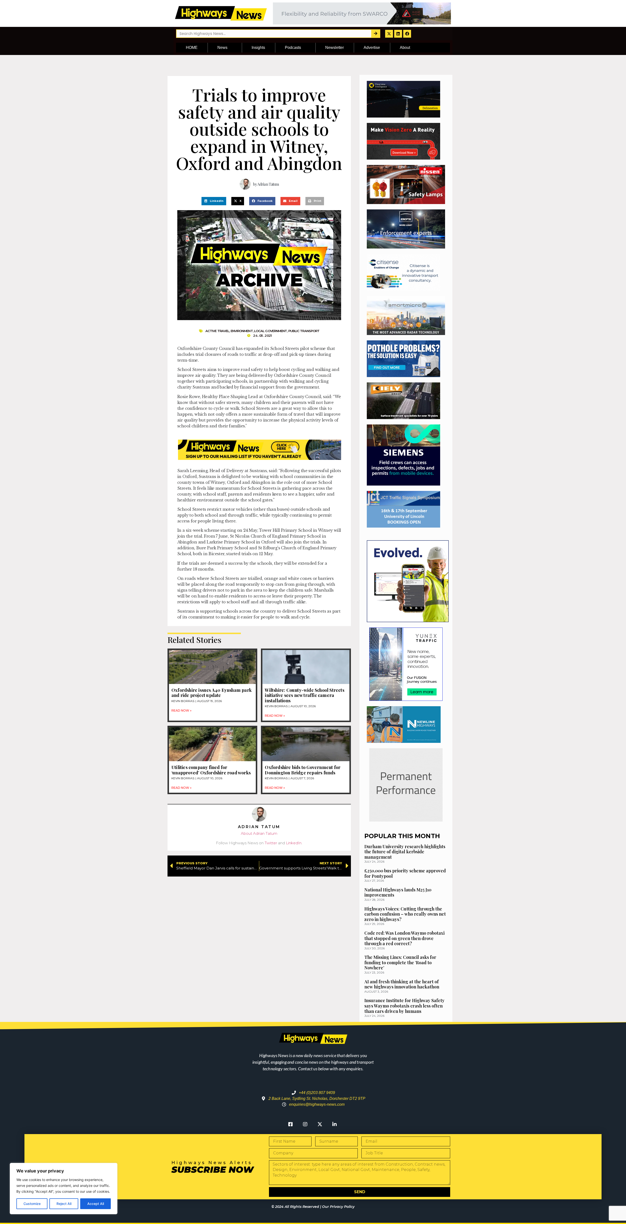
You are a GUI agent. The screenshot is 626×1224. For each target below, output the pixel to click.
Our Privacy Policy (338, 1206)
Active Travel (217, 331)
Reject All (63, 1204)
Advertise (372, 47)
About (405, 47)
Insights (258, 47)
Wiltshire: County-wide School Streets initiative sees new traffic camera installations (304, 695)
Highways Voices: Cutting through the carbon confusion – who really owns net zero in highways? (405, 914)
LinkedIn (294, 843)
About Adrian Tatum (259, 833)
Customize (32, 1204)
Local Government (270, 331)
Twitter (271, 843)
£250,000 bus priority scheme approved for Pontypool (405, 873)
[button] (213, 201)
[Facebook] (407, 34)
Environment (242, 331)
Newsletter (334, 47)
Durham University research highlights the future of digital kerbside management (404, 852)
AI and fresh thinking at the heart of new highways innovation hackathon (401, 984)
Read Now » (181, 710)
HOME (192, 47)
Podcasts (293, 47)
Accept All (95, 1204)
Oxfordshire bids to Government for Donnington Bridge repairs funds (302, 770)
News (222, 47)
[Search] (375, 33)
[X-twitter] (389, 34)
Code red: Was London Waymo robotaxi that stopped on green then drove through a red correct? (404, 938)
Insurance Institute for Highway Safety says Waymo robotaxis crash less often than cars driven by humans (404, 1005)
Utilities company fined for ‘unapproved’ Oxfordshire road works (211, 770)
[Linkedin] (398, 34)
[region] (63, 1188)
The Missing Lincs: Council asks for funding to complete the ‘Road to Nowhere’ (400, 962)
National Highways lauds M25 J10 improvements (397, 892)
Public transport (304, 331)
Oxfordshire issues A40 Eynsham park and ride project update (211, 692)
